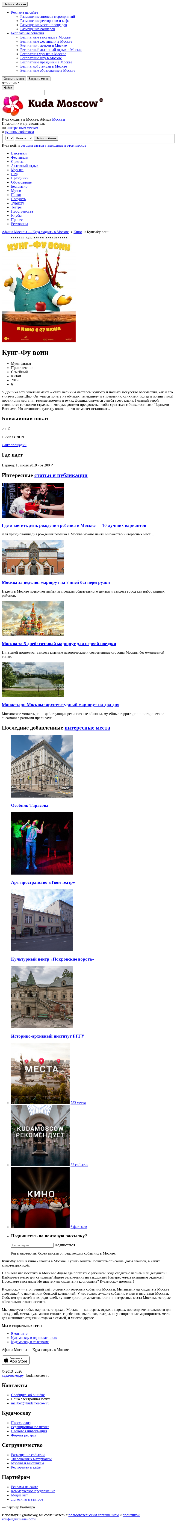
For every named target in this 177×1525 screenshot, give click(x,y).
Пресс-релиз (20, 1423)
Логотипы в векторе (27, 1499)
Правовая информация (29, 1431)
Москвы (58, 119)
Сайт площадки (14, 445)
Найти (8, 87)
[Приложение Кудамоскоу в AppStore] (16, 1363)
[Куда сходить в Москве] (52, 115)
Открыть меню (14, 78)
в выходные (54, 145)
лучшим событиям (19, 132)
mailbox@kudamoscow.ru (30, 1403)
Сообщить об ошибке (28, 1395)
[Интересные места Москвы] (40, 1103)
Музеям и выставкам (27, 1463)
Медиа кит (19, 1495)
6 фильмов (79, 1227)
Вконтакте (19, 1333)
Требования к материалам (31, 1459)
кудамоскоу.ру (13, 1375)
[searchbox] (88, 88)
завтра (39, 145)
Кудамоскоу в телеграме (30, 1342)
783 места (78, 1103)
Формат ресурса (23, 1435)
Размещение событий (28, 1455)
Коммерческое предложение (33, 1491)
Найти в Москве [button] (15, 4)
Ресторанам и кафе (26, 1467)
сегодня (27, 145)
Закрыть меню (39, 78)
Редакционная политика (30, 1427)
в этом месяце (75, 145)
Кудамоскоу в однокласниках (34, 1338)
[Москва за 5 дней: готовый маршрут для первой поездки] (33, 635)
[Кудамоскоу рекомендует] (40, 1165)
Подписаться (65, 1245)
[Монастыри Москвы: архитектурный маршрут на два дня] (33, 696)
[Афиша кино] (40, 1227)
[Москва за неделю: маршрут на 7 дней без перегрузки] (33, 573)
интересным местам (22, 128)
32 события (79, 1165)
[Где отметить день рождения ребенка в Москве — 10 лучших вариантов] (33, 516)
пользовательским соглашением (93, 1515)
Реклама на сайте (24, 1487)
